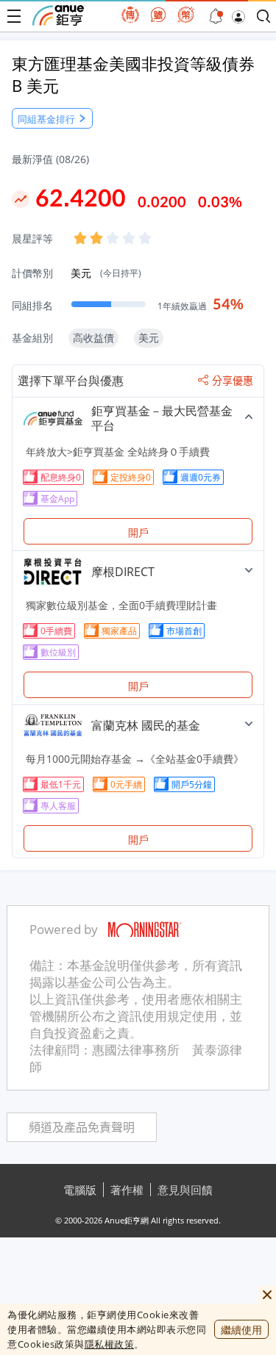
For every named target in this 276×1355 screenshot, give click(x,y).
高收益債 (93, 338)
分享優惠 (232, 381)
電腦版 (79, 1189)
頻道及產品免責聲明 (82, 1127)
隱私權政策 (110, 1344)
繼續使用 (241, 1330)
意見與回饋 (185, 1189)
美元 (106, 273)
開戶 (138, 532)
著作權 (127, 1189)
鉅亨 (58, 15)
